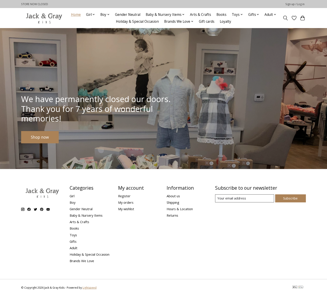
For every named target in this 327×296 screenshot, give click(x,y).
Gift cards (206, 21)
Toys (73, 235)
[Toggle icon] (285, 18)
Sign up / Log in (295, 4)
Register (124, 196)
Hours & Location (180, 209)
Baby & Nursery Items (86, 215)
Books (221, 14)
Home (76, 14)
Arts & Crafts (200, 14)
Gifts (73, 241)
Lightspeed (90, 288)
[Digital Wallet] (298, 287)
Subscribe (290, 198)
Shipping (173, 202)
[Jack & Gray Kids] (44, 18)
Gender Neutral (127, 14)
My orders (125, 202)
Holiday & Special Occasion (137, 21)
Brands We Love (82, 261)
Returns (172, 215)
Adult (73, 248)
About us (173, 196)
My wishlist (126, 209)
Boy (72, 202)
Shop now (40, 137)
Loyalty (225, 21)
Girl (72, 196)
